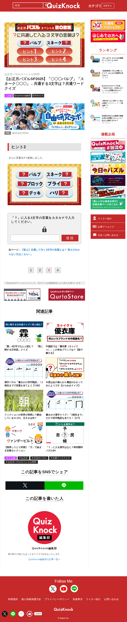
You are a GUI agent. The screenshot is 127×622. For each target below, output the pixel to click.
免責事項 (78, 599)
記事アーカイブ (106, 226)
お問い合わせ (111, 599)
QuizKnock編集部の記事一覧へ (44, 559)
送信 (70, 238)
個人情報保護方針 (31, 599)
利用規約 (13, 599)
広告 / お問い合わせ (108, 235)
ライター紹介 (105, 218)
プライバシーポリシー (56, 599)
